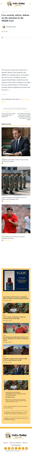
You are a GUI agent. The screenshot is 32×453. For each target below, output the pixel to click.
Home (3, 11)
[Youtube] (26, 448)
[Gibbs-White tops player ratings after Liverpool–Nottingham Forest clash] (16, 218)
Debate (5, 108)
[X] (16, 249)
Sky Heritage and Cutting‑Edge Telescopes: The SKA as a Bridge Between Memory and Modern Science (15, 338)
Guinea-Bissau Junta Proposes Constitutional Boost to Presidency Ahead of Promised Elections (15, 394)
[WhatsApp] (16, 253)
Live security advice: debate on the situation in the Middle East (8, 115)
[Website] (23, 448)
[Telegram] (16, 264)
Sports (4, 315)
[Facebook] (16, 245)
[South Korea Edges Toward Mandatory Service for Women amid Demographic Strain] (16, 181)
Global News (7, 11)
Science (4, 335)
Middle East (19, 108)
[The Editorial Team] (4, 26)
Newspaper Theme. (23, 450)
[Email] (16, 260)
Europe (10, 108)
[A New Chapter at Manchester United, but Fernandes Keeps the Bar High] (16, 328)
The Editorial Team (10, 397)
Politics (4, 356)
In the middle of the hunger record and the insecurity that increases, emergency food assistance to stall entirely (23, 116)
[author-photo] (4, 300)
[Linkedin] (16, 256)
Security (24, 108)
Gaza (14, 108)
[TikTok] (16, 448)
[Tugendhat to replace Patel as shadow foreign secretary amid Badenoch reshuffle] (16, 370)
